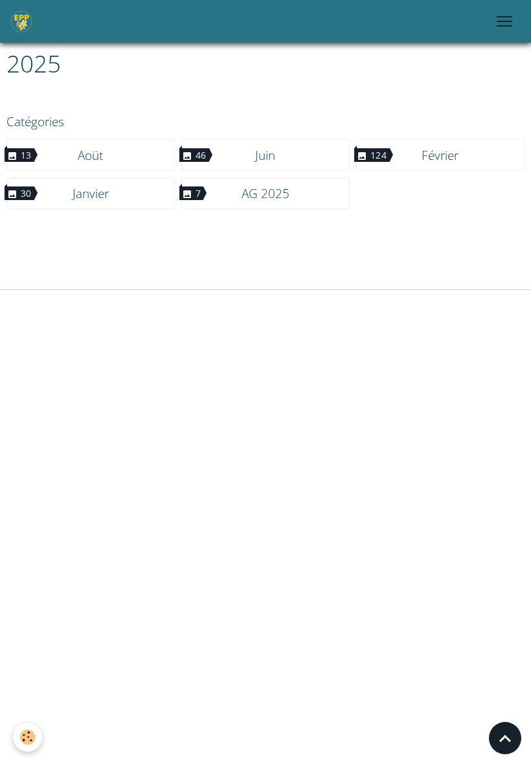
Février (440, 155)
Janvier (91, 193)
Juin (265, 155)
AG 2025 (265, 193)
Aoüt (90, 155)
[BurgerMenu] (504, 21)
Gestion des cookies (265, 307)
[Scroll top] (505, 738)
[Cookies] (27, 737)
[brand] (24, 21)
